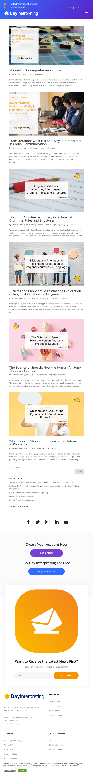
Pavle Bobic (16, 74)
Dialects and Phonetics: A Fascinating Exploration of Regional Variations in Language (45, 292)
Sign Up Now (46, 553)
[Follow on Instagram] (47, 522)
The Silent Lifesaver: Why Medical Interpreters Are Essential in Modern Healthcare (42, 482)
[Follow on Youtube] (66, 522)
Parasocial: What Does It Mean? (22, 496)
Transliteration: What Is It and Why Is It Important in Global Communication (45, 142)
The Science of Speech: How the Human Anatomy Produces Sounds (45, 369)
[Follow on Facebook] (28, 522)
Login (78, 7)
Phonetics (39, 74)
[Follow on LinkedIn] (57, 522)
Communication (40, 148)
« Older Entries (15, 467)
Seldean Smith (17, 224)
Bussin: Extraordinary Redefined (22, 500)
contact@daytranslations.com (21, 717)
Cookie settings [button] (10, 770)
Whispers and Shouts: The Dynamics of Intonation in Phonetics (45, 442)
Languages (65, 224)
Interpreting (55, 224)
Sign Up (68, 7)
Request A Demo (46, 571)
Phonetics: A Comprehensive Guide (35, 70)
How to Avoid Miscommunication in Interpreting (28, 492)
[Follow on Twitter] (38, 522)
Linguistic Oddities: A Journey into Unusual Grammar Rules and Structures (40, 219)
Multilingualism (53, 298)
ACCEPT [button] (22, 770)
